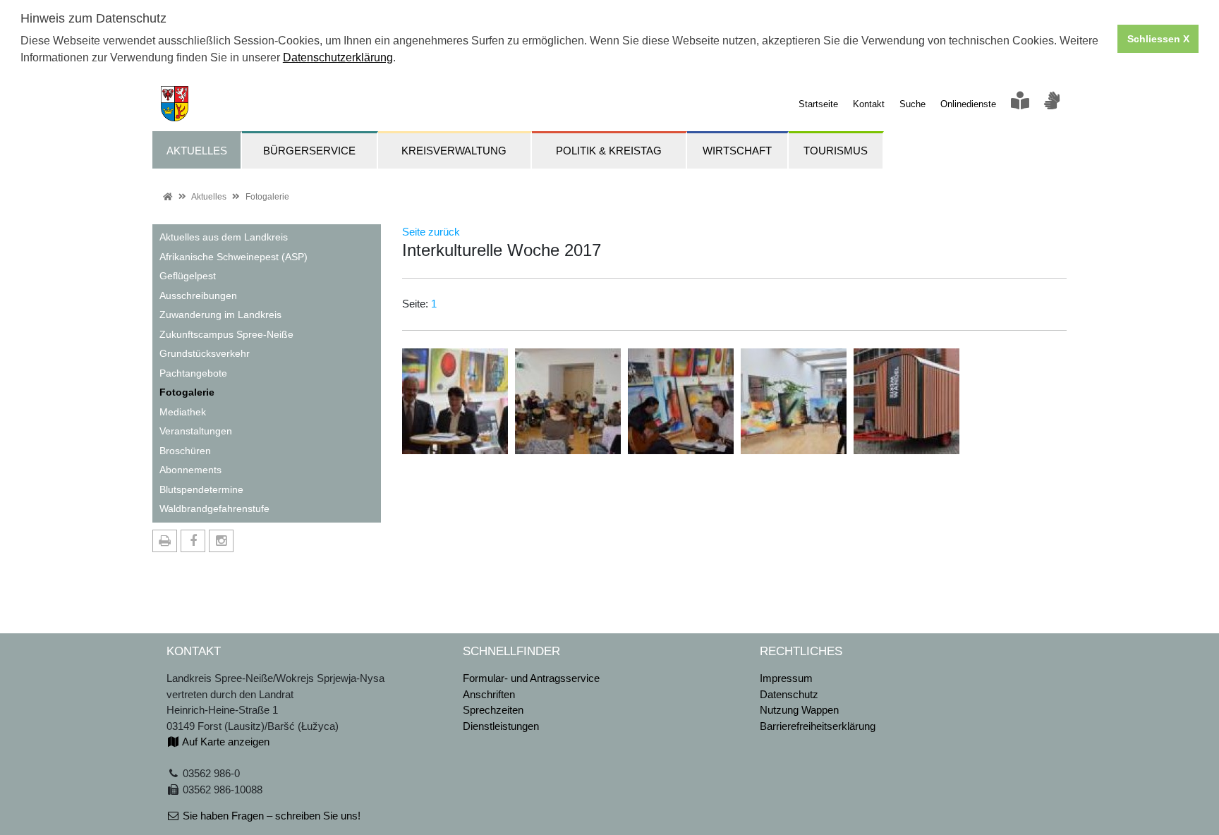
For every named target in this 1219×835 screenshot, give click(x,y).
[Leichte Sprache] (1020, 104)
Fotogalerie (267, 197)
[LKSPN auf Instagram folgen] (221, 541)
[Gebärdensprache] (1052, 104)
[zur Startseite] (170, 103)
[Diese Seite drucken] (164, 541)
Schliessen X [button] (1158, 38)
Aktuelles (208, 197)
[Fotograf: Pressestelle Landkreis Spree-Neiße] (455, 400)
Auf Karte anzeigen (224, 742)
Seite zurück (431, 232)
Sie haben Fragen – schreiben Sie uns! (270, 816)
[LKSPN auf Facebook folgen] (193, 541)
